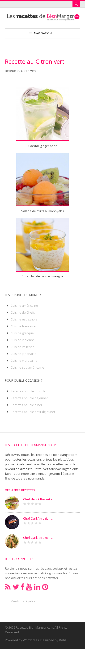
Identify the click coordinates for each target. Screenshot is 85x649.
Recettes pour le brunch (28, 391)
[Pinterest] (45, 587)
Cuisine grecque (22, 333)
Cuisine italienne (22, 347)
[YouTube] (29, 587)
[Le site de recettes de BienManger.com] (42, 18)
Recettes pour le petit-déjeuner (33, 412)
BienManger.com (48, 473)
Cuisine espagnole (24, 319)
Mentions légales (23, 601)
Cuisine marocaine (24, 360)
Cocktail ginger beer (42, 146)
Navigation (43, 33)
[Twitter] (16, 587)
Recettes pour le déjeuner (29, 398)
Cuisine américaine (24, 305)
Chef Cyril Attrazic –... (38, 518)
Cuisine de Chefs (23, 312)
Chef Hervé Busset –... (39, 499)
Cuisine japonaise (23, 354)
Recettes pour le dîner (26, 405)
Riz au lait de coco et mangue (42, 276)
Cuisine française (23, 326)
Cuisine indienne (23, 340)
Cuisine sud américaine (27, 367)
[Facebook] (22, 587)
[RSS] (8, 587)
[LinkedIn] (37, 587)
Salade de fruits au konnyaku (42, 211)
